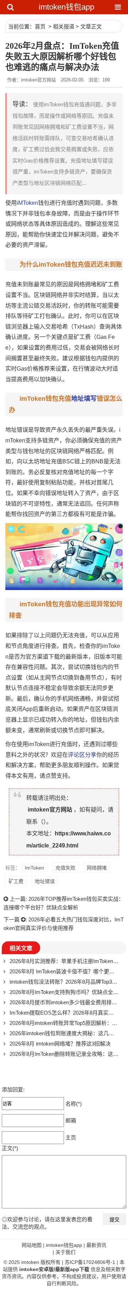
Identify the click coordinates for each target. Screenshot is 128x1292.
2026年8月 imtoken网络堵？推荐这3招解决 (60, 1044)
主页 (70, 1137)
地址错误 (45, 881)
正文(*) (10, 1148)
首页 (40, 26)
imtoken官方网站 (50, 810)
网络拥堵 (85, 284)
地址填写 (84, 398)
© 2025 (12, 1262)
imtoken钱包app (66, 6)
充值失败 (65, 868)
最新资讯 (96, 1245)
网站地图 (32, 1245)
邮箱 (70, 1120)
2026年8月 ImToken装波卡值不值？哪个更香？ (65, 971)
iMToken (27, 203)
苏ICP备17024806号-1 (90, 1262)
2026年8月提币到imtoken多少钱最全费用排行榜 (66, 1002)
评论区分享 (82, 755)
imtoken (30, 1262)
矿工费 (110, 284)
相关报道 (63, 26)
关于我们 (65, 1252)
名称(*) (73, 1103)
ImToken (34, 868)
